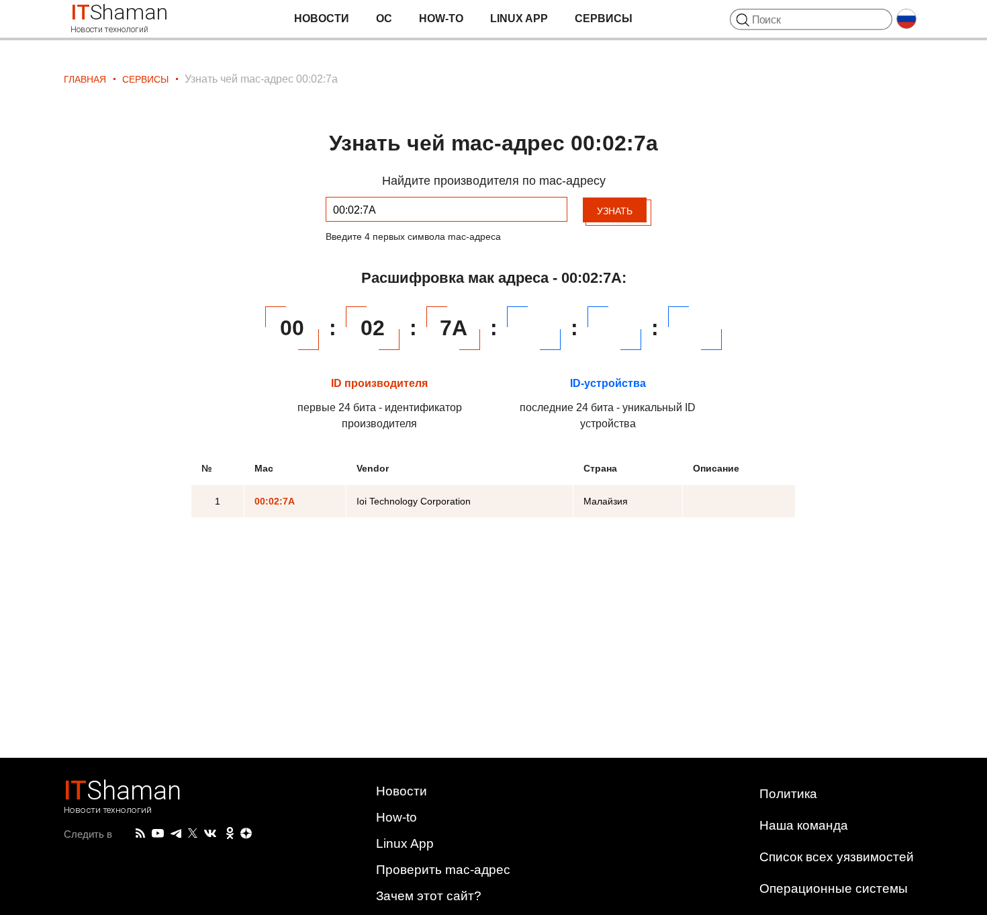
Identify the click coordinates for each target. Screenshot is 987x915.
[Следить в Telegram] (176, 833)
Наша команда (803, 825)
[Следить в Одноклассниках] (230, 833)
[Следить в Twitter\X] (192, 833)
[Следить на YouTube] (158, 834)
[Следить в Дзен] (246, 834)
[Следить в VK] (210, 833)
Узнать (614, 211)
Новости (321, 18)
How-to (441, 18)
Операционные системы (833, 888)
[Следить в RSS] (140, 833)
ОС (384, 18)
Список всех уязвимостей (836, 857)
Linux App (519, 18)
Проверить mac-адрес (443, 870)
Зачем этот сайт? (428, 896)
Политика (788, 794)
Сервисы (603, 18)
